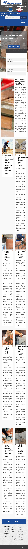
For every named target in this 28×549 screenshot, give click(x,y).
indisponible (9, 7)
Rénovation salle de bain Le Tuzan (7, 536)
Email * (8, 66)
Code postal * (10, 61)
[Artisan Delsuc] (11, 2)
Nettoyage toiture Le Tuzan (14, 531)
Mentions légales (21, 547)
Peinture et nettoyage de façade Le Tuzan (7, 529)
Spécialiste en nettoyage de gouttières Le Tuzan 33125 (21, 536)
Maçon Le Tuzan (14, 527)
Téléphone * (9, 71)
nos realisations (14, 46)
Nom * (8, 56)
